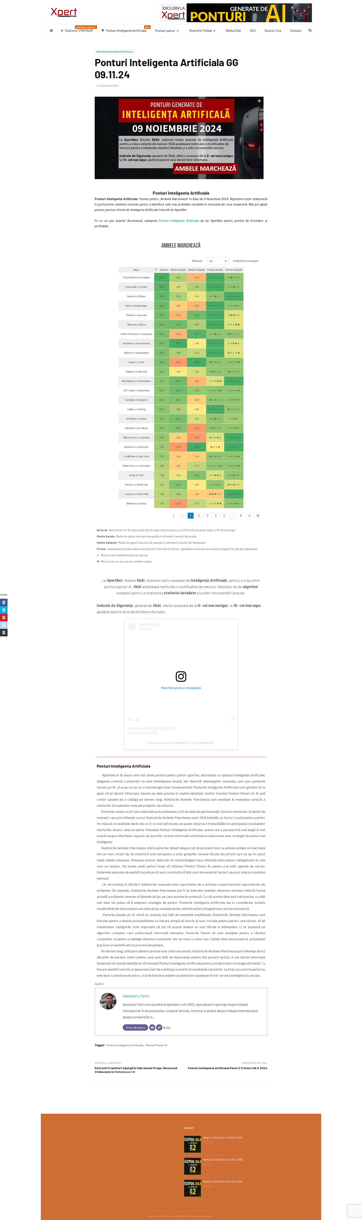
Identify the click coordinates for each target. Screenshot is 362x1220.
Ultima (258, 515)
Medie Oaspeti (196, 269)
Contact (295, 30)
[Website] (159, 1027)
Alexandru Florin (136, 996)
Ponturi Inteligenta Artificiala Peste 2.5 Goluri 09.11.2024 (227, 1068)
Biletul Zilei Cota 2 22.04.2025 (223, 1159)
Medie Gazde (178, 269)
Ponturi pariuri (165, 30)
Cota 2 (208, 1142)
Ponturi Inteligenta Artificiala (125, 29)
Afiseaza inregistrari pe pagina (225, 260)
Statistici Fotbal (200, 30)
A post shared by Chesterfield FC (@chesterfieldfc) (181, 742)
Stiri (253, 30)
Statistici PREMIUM (78, 29)
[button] (217, 261)
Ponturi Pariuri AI (156, 1045)
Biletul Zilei (233, 30)
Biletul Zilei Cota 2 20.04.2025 (223, 1181)
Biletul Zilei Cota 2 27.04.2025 (222, 1137)
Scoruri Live (273, 30)
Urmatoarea (249, 515)
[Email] (152, 1027)
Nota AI (163, 269)
